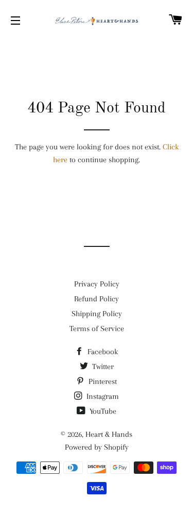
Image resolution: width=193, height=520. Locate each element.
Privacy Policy (96, 283)
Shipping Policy (97, 313)
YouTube (101, 411)
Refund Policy (96, 298)
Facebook (101, 351)
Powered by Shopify (97, 447)
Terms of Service (96, 328)
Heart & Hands (108, 434)
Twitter (102, 366)
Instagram (101, 396)
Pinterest (101, 381)
